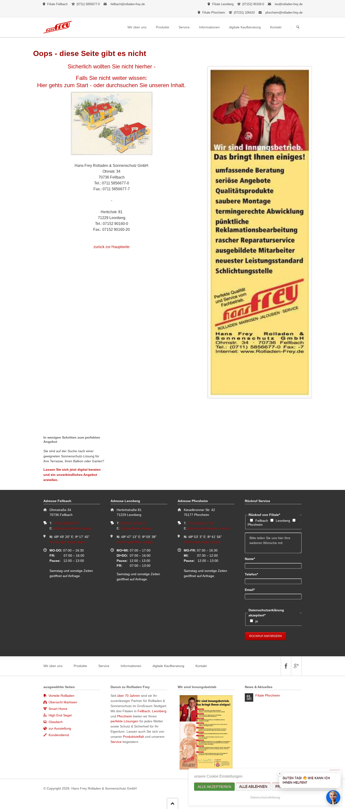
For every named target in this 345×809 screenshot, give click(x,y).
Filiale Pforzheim (267, 695)
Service (103, 666)
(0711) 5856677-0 (66, 523)
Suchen (298, 27)
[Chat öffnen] (333, 797)
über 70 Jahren (129, 695)
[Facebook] (286, 665)
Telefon (253, 574)
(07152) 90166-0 (132, 523)
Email (253, 590)
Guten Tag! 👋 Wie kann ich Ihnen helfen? (306, 780)
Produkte (80, 666)
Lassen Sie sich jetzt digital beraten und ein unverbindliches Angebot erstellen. (72, 475)
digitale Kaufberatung (168, 666)
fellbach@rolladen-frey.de (128, 4)
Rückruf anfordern (265, 636)
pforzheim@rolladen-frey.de (284, 12)
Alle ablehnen (253, 787)
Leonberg (283, 520)
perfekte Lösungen (124, 721)
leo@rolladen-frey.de (289, 4)
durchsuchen (122, 85)
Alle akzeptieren (214, 787)
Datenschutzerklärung (265, 797)
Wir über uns (52, 666)
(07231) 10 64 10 (200, 523)
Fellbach (261, 520)
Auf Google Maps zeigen (68, 542)
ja (256, 621)
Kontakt (201, 666)
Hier (42, 85)
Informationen (131, 666)
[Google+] (296, 665)
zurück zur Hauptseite (111, 247)
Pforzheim (255, 524)
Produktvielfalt (133, 736)
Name (253, 559)
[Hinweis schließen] (279, 773)
